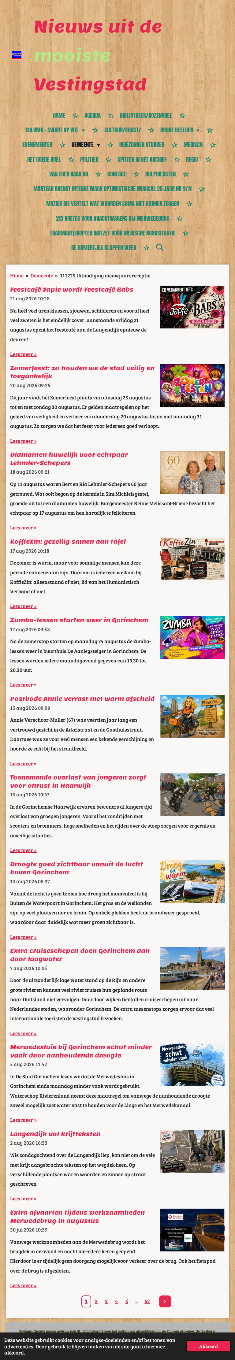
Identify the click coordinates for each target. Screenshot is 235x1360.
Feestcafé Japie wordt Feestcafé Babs (71, 289)
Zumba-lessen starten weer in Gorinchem (79, 620)
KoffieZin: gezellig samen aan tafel (68, 541)
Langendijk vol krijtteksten (55, 1134)
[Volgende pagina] (165, 1301)
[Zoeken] (159, 247)
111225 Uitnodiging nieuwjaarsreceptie (105, 275)
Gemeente (42, 275)
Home (17, 275)
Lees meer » (23, 354)
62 (147, 1301)
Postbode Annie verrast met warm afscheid (82, 698)
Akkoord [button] (208, 1346)
